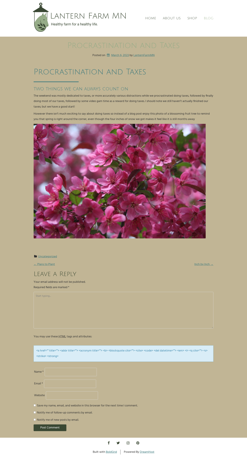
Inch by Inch (203, 264)
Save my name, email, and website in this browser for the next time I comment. (87, 405)
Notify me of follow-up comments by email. (64, 412)
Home (150, 18)
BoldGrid (111, 452)
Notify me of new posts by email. (58, 420)
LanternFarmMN (144, 55)
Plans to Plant (44, 264)
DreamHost (147, 452)
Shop (192, 18)
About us (172, 18)
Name (39, 371)
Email (38, 383)
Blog (208, 18)
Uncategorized (47, 256)
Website (39, 395)
